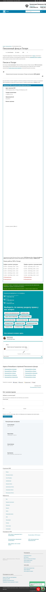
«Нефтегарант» (10, 39)
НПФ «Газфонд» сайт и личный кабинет (14, 544)
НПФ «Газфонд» (27, 569)
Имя (4, 408)
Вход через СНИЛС (17, 0)
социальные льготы (33, 57)
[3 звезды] (24, 164)
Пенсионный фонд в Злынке (30, 375)
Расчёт (34, 55)
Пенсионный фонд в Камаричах (10, 375)
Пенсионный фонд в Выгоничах (31, 373)
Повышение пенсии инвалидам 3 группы (10, 582)
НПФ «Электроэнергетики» (29, 568)
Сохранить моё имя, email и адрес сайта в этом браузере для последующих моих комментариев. (21, 414)
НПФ (6, 25)
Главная (4, 46)
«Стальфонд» (10, 35)
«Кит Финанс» (10, 28)
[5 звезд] (24, 213)
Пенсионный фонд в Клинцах (10, 373)
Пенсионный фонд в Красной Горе (11, 377)
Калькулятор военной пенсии (8, 580)
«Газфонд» (9, 41)
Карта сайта (5, 589)
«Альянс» (9, 30)
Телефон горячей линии (9, 22)
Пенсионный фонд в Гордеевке (10, 369)
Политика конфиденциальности (35, 587)
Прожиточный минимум (9, 24)
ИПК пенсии (26, 557)
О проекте (4, 0)
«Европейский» (10, 44)
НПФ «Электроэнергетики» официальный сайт (33, 540)
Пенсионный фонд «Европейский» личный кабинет (14, 540)
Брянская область (9, 46)
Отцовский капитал (27, 555)
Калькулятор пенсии (9, 19)
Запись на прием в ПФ (9, 20)
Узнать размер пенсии (28, 560)
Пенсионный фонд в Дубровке (10, 371)
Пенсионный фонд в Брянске (30, 371)
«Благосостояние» (10, 31)
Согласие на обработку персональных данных (10, 587)
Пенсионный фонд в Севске (30, 377)
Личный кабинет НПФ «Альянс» (34, 535)
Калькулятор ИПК (6, 578)
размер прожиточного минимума (15, 68)
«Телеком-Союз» (10, 36)
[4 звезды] (24, 188)
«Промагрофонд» (10, 33)
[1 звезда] (24, 115)
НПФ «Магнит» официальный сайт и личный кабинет (15, 535)
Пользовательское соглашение (24, 587)
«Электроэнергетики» (11, 42)
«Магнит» (9, 38)
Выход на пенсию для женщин (30, 558)
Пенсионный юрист (10, 0)
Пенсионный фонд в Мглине (30, 369)
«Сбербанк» (9, 27)
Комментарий (5, 399)
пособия (39, 57)
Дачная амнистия (27, 561)
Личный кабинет (9, 10)
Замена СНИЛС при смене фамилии (9, 577)
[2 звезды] (24, 139)
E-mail (24, 408)
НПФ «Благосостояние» (28, 571)
